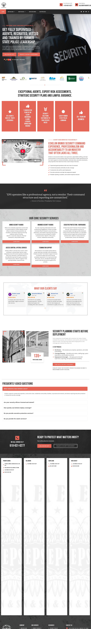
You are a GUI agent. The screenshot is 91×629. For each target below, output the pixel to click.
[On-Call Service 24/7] (61, 4)
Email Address (82, 3)
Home (3, 11)
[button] (14, 60)
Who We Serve (32, 11)
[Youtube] (86, 11)
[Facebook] (81, 11)
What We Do (21, 11)
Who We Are (11, 11)
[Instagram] (88, 11)
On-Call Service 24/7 (67, 3)
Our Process (42, 11)
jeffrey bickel (75, 293)
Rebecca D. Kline (37, 293)
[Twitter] (83, 11)
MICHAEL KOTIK (57, 293)
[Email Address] (76, 4)
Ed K (15, 293)
